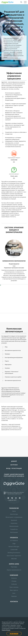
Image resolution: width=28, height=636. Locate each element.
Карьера (14, 596)
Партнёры (14, 567)
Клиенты (14, 578)
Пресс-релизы (14, 587)
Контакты (14, 601)
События (14, 584)
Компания (14, 575)
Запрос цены (14, 564)
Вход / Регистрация (14, 468)
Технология (14, 508)
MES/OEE (14, 558)
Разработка (14, 529)
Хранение (14, 520)
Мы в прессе (14, 590)
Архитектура (14, 514)
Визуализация (14, 526)
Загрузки (14, 465)
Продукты (14, 537)
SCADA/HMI (14, 549)
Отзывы (14, 581)
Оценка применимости (14, 570)
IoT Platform (14, 540)
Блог (14, 593)
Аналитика (14, 523)
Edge (14, 543)
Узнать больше (6, 630)
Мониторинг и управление (14, 517)
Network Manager (14, 546)
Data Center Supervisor (14, 555)
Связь (14, 511)
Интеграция (14, 532)
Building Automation (14, 552)
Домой (14, 461)
